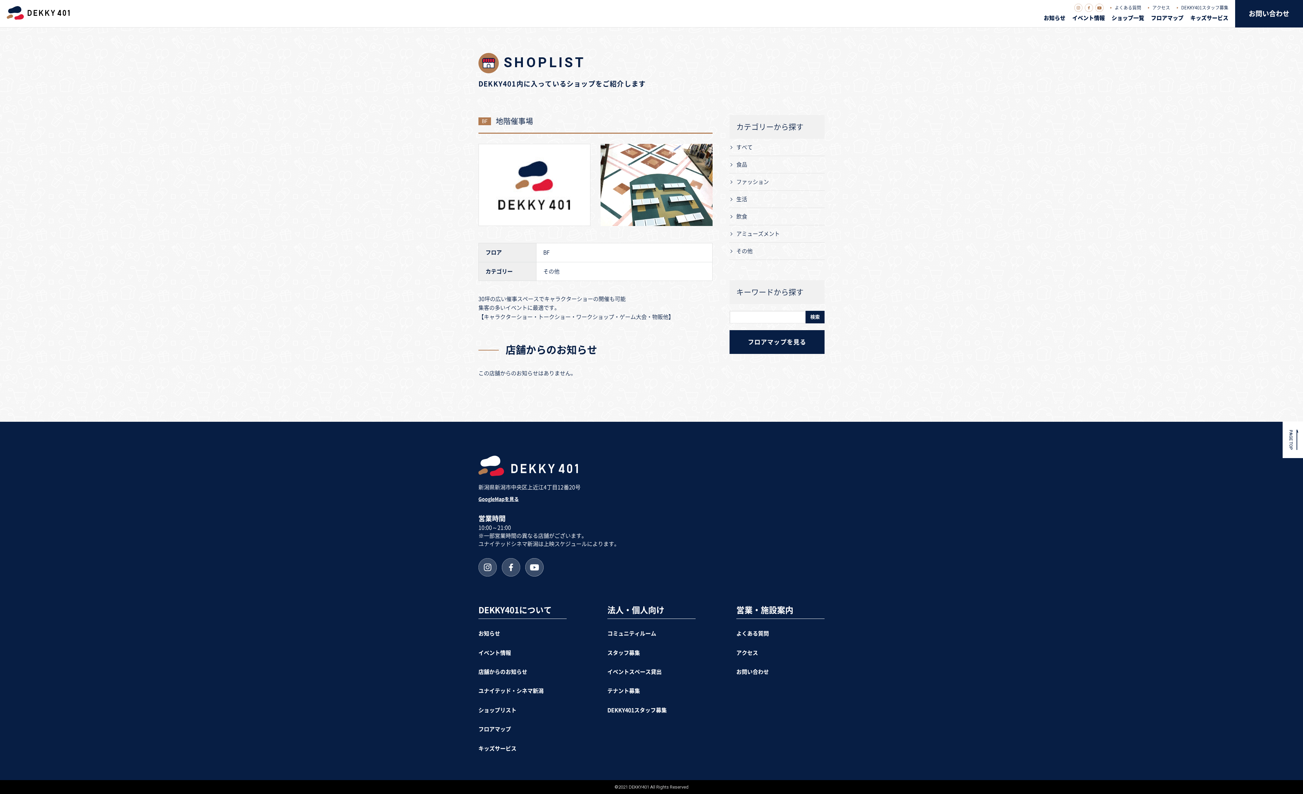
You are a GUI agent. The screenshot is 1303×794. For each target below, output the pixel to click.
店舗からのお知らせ (502, 672)
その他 (744, 251)
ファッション (752, 182)
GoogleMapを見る (498, 499)
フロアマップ (1167, 18)
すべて (744, 147)
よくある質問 (1128, 7)
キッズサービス (1209, 18)
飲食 (741, 216)
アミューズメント (758, 234)
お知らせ (1054, 18)
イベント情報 (1088, 18)
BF (485, 121)
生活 (741, 199)
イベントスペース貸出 (634, 672)
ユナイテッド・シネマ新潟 (511, 691)
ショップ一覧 (1128, 18)
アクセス (1161, 7)
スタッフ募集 (623, 653)
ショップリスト (497, 710)
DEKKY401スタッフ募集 (1204, 7)
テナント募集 (623, 691)
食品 (741, 164)
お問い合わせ (1269, 13)
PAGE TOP (1291, 440)
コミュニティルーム (631, 633)
